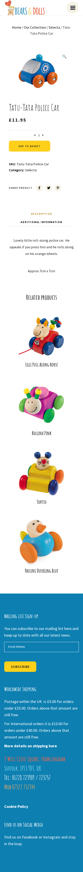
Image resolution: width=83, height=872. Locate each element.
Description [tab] (41, 213)
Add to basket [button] (44, 352)
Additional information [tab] (41, 222)
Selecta (54, 27)
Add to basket (30, 146)
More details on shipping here (30, 745)
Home (16, 27)
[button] (64, 56)
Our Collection (35, 27)
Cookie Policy (16, 806)
